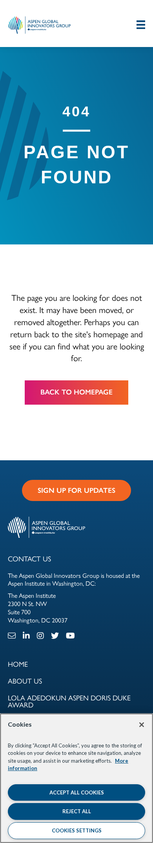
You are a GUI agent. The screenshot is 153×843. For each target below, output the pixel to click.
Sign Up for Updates (76, 490)
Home (18, 664)
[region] (76, 778)
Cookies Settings (77, 830)
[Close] (141, 724)
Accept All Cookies (76, 792)
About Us (25, 681)
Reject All (76, 811)
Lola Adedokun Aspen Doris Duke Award (69, 701)
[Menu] (140, 24)
